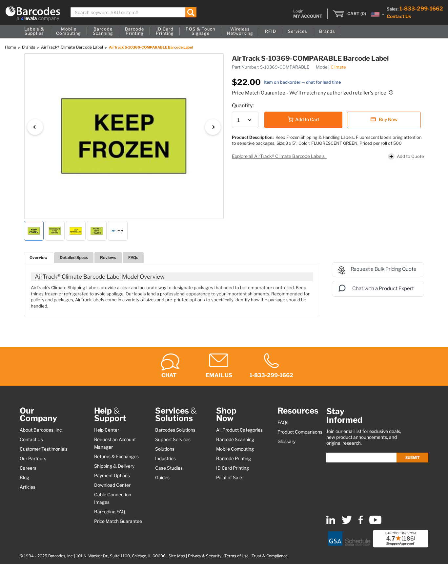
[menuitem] (34, 31)
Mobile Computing (235, 449)
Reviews (108, 257)
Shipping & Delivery (114, 466)
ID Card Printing (232, 468)
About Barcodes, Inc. (41, 430)
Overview (39, 257)
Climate (338, 67)
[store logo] (33, 13)
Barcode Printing (233, 458)
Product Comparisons (299, 432)
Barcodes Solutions (175, 430)
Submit (412, 457)
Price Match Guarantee (118, 521)
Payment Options (112, 475)
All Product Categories (239, 430)
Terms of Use (236, 556)
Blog (24, 477)
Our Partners (33, 458)
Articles (27, 487)
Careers (28, 468)
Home (11, 47)
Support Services (173, 439)
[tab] (38, 257)
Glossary (286, 441)
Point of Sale (229, 477)
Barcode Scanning (235, 439)
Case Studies (169, 468)
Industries (165, 458)
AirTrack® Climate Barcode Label (72, 47)
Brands (29, 47)
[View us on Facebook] (360, 522)
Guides (162, 477)
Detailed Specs (74, 257)
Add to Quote (410, 156)
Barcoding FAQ (109, 511)
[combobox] (133, 12)
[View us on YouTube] (375, 522)
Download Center (112, 485)
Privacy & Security (204, 556)
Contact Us (399, 16)
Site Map (177, 556)
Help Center (106, 430)
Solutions (164, 449)
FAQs (133, 257)
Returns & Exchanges (116, 456)
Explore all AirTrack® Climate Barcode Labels (279, 156)
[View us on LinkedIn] (330, 522)
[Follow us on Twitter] (347, 522)
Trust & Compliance (270, 556)
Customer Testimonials (44, 449)
